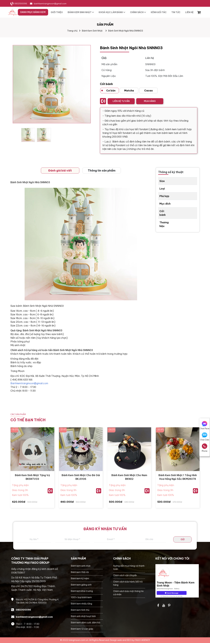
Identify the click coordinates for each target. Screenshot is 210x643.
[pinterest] (169, 605)
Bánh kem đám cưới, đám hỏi (85, 622)
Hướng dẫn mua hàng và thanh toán (129, 567)
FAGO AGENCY (142, 640)
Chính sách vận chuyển (125, 575)
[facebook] (177, 581)
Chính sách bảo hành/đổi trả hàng (128, 583)
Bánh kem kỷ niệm (80, 578)
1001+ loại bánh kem (81, 597)
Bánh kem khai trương (82, 591)
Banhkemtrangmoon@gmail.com (29, 383)
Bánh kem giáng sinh (81, 584)
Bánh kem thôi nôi (80, 572)
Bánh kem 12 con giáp (82, 628)
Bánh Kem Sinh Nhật (92, 30)
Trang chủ (72, 30)
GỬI (182, 539)
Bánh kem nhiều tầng (81, 603)
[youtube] (163, 605)
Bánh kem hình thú (80, 610)
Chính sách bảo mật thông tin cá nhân (128, 593)
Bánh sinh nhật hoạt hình (83, 616)
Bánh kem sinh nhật (81, 565)
